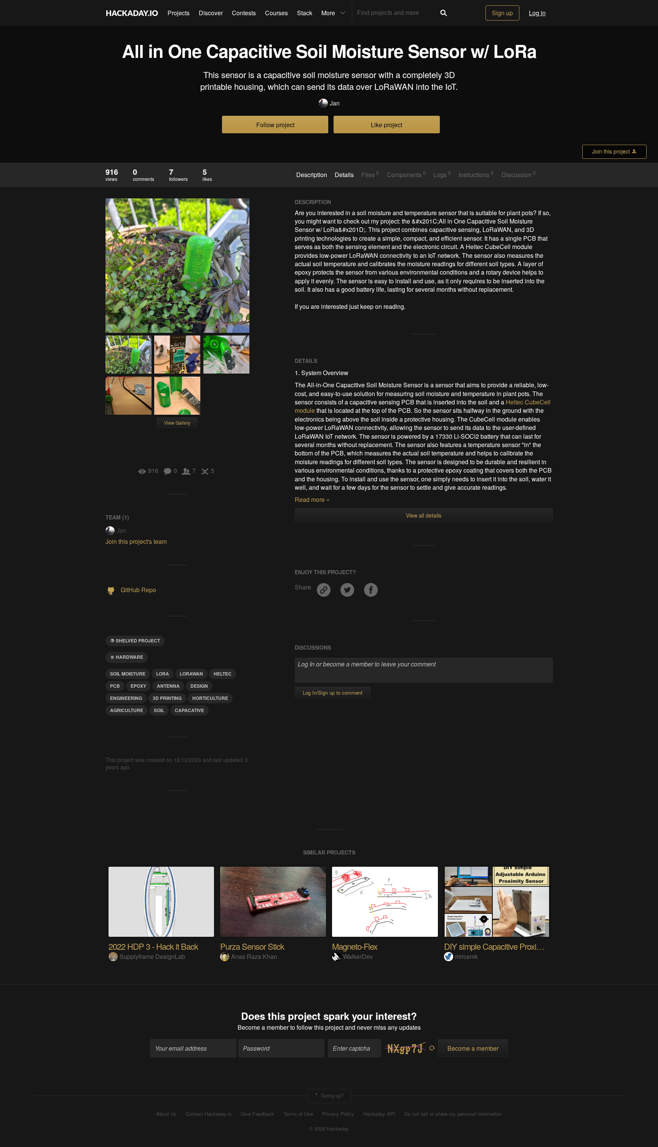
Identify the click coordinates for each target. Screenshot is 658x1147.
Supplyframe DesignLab (152, 956)
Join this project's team (136, 541)
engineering (126, 698)
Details (344, 175)
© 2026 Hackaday (329, 1128)
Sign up (502, 12)
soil (159, 710)
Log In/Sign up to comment (333, 692)
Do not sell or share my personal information (453, 1113)
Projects (179, 12)
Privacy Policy (338, 1113)
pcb (115, 685)
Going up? (331, 1095)
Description (311, 175)
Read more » (312, 499)
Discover (211, 12)
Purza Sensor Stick (252, 946)
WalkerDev (358, 956)
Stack (304, 12)
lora (162, 673)
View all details (423, 515)
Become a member (263, 1027)
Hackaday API (379, 1113)
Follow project (275, 124)
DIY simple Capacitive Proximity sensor (509, 946)
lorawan (191, 673)
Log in (537, 12)
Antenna (168, 685)
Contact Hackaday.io (209, 1113)
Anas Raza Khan (254, 956)
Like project (386, 124)
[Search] (443, 13)
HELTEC (223, 673)
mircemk (466, 956)
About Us (166, 1113)
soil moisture (127, 673)
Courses (276, 12)
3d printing (167, 698)
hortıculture (210, 698)
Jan (335, 103)
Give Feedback (257, 1113)
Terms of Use (298, 1113)
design (199, 685)
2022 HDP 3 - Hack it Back (153, 946)
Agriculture (126, 710)
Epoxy (138, 685)
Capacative (189, 710)
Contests (244, 12)
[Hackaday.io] (132, 13)
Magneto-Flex (354, 946)
